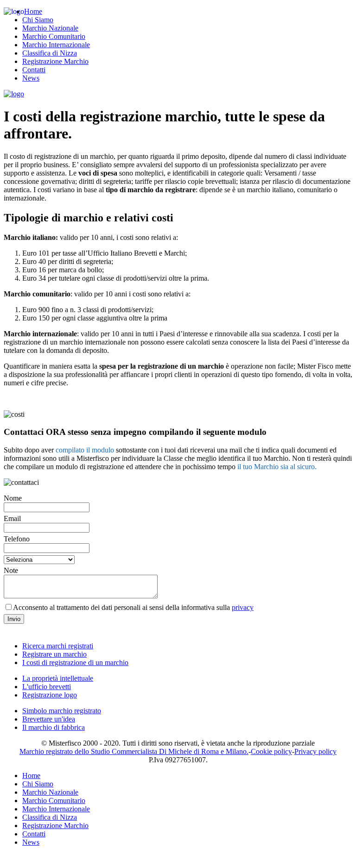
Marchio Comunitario (53, 36)
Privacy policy (315, 751)
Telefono (17, 539)
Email (12, 518)
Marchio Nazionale (50, 28)
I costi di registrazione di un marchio (75, 662)
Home (33, 11)
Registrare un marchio (54, 654)
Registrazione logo (49, 695)
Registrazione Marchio (55, 61)
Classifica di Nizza (49, 53)
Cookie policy (271, 751)
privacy (243, 607)
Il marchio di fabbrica (53, 727)
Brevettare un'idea (48, 719)
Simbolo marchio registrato (61, 711)
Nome (13, 498)
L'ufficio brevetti (46, 687)
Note (11, 570)
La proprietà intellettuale (57, 678)
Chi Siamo (37, 20)
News (30, 78)
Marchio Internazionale (56, 45)
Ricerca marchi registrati (57, 646)
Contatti (33, 70)
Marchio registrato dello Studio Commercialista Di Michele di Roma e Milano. (133, 751)
